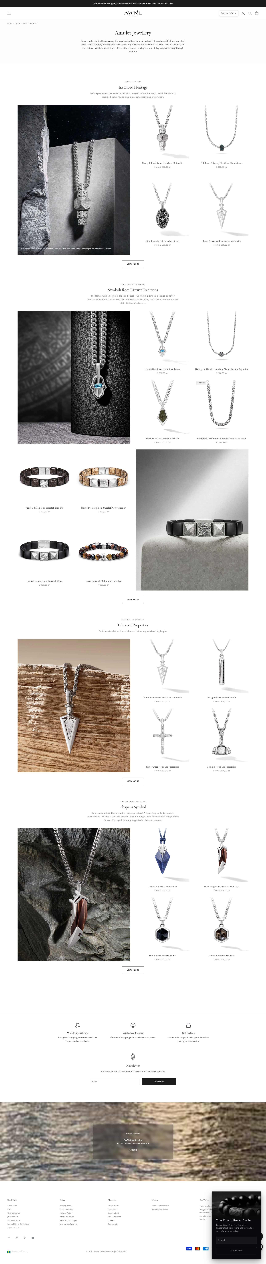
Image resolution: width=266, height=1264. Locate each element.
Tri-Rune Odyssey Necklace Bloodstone (221, 163)
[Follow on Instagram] (16, 1237)
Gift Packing (188, 1033)
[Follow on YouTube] (32, 1237)
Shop (17, 23)
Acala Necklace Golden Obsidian (162, 438)
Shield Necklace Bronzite (222, 955)
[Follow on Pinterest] (24, 1237)
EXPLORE (133, 1150)
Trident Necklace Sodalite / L (162, 886)
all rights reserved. (118, 1251)
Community (113, 1224)
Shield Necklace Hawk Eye (162, 955)
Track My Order (14, 1228)
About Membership (160, 1205)
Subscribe (236, 1250)
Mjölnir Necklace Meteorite (221, 767)
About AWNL (113, 1205)
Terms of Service (67, 1216)
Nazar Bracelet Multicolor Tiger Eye (103, 581)
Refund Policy (66, 1213)
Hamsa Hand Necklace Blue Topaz (162, 369)
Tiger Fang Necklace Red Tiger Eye (221, 886)
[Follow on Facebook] (8, 1237)
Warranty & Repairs (68, 1224)
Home (9, 23)
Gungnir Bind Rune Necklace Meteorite (162, 163)
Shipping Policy (66, 1209)
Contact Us (112, 1209)
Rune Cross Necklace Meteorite (162, 767)
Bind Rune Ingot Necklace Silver (162, 241)
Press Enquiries (114, 1216)
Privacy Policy (66, 1205)
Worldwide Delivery (77, 1033)
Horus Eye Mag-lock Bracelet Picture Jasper (103, 508)
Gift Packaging (13, 1213)
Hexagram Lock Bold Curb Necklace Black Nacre (221, 438)
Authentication (13, 1220)
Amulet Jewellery (30, 23)
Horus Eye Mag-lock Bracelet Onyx (44, 581)
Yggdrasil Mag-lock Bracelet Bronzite (44, 508)
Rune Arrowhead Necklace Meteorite (221, 241)
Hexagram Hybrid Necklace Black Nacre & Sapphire (221, 369)
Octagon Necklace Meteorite (222, 697)
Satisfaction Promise (133, 1033)
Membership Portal (160, 1209)
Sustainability (114, 1213)
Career (111, 1220)
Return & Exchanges (68, 1220)
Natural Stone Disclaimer (18, 1224)
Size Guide (12, 1205)
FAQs (9, 1209)
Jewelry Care (12, 1216)
